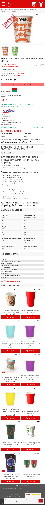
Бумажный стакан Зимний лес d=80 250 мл (30, 475)
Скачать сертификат (12, 281)
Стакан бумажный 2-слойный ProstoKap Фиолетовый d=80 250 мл (30, 377)
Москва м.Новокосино (13, 496)
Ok (41, 501)
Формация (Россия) (12, 106)
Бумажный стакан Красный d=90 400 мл (30, 311)
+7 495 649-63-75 (13, 494)
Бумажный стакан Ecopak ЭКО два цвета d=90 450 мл (10, 444)
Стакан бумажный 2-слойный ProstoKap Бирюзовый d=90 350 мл (10, 344)
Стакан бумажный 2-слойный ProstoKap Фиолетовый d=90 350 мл (30, 344)
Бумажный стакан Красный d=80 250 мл (30, 412)
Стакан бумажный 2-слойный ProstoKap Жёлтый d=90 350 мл (10, 411)
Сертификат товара (37, 128)
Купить (12, 317)
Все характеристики (8, 128)
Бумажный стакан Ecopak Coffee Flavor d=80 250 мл (11, 311)
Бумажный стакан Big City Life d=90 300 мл (30, 444)
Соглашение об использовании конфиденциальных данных (27, 490)
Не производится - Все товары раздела (17, 104)
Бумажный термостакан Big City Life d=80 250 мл (10, 378)
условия (31, 502)
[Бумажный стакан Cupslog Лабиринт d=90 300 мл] (5, 51)
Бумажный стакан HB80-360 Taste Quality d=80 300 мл (10, 475)
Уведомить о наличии (22, 84)
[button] (41, 4)
